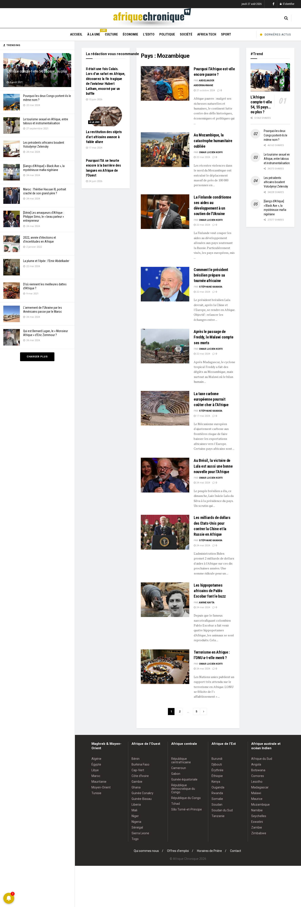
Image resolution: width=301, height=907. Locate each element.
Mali (134, 810)
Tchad (175, 803)
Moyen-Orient (101, 787)
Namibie (257, 810)
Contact (235, 851)
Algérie (96, 758)
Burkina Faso (140, 764)
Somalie (217, 799)
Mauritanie (98, 781)
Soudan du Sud (222, 810)
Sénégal (137, 827)
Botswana (258, 770)
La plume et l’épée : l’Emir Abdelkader (46, 261)
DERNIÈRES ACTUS (278, 34)
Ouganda (218, 787)
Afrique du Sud (261, 758)
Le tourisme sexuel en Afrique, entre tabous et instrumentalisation (277, 159)
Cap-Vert (138, 770)
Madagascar (260, 787)
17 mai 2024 (203, 415)
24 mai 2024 (203, 482)
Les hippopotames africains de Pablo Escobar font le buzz (210, 590)
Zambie (256, 827)
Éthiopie (217, 776)
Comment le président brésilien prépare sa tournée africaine (211, 275)
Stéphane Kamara (210, 286)
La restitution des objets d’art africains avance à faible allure (104, 137)
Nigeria (136, 821)
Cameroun (178, 768)
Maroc (95, 776)
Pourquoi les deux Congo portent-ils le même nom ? (275, 135)
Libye (95, 770)
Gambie (137, 781)
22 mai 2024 (203, 157)
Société (186, 34)
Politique (167, 34)
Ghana (136, 787)
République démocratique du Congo (183, 788)
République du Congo (186, 798)
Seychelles (258, 816)
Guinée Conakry (142, 793)
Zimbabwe (258, 833)
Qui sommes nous (146, 851)
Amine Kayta (206, 602)
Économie (130, 34)
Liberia (136, 804)
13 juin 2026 (95, 99)
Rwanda (217, 793)
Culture (111, 34)
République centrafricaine (181, 760)
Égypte (96, 764)
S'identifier (288, 4)
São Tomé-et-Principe (186, 809)
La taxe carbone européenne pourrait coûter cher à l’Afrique (211, 399)
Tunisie (96, 793)
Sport (226, 34)
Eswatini (257, 821)
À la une (93, 33)
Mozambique (260, 804)
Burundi (217, 758)
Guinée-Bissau (142, 799)
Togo (135, 839)
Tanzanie (218, 816)
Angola (256, 764)
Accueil (76, 34)
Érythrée (217, 770)
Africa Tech (206, 34)
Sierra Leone (140, 833)
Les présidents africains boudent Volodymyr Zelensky (276, 182)
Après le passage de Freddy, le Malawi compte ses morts (213, 337)
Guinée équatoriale (184, 779)
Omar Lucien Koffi (211, 152)
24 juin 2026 (95, 181)
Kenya (216, 781)
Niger (135, 816)
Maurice (256, 799)
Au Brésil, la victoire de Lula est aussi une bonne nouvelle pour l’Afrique (213, 466)
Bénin (135, 758)
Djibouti (217, 764)
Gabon (175, 773)
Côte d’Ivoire (140, 776)
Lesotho (256, 781)
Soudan (217, 804)
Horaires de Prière (209, 851)
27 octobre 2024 (205, 90)
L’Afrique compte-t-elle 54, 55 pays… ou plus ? (261, 104)
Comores (257, 776)
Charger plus (37, 356)
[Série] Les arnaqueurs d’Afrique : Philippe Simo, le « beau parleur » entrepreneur (43, 216)
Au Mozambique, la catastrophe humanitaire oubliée (213, 140)
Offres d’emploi (178, 851)
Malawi (256, 793)
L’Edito (148, 34)
